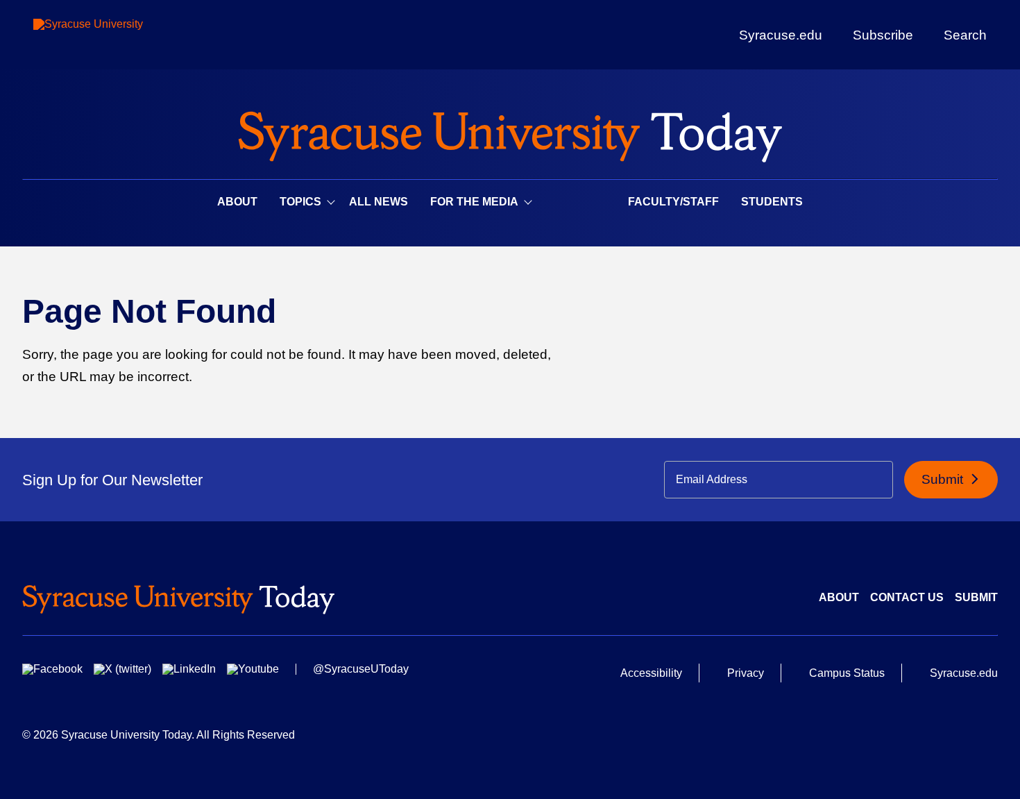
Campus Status (847, 673)
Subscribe (883, 35)
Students (772, 202)
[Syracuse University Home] (510, 132)
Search (965, 35)
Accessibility (651, 673)
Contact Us (907, 597)
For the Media (474, 202)
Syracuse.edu (780, 35)
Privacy (745, 673)
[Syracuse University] (120, 35)
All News (378, 202)
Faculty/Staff (673, 202)
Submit (944, 479)
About (237, 202)
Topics (300, 202)
